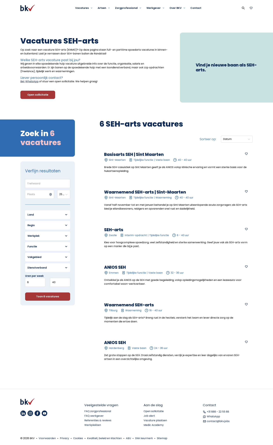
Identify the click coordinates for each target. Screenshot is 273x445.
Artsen (102, 8)
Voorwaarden (47, 438)
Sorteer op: (208, 139)
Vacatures (82, 8)
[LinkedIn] (23, 413)
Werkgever (153, 8)
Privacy (64, 438)
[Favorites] (251, 7)
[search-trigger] (243, 7)
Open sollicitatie (154, 411)
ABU (128, 438)
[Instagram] (30, 413)
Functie (32, 246)
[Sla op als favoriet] (246, 153)
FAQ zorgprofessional (97, 411)
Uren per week (34, 276)
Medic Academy (154, 425)
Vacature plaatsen (155, 420)
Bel (22, 81)
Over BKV (176, 8)
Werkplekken (92, 425)
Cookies (78, 438)
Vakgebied (34, 257)
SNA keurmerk (144, 438)
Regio (31, 225)
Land (30, 214)
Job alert (149, 416)
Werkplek (33, 236)
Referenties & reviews (97, 420)
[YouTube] (44, 413)
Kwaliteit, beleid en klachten (104, 438)
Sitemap (162, 438)
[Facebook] (37, 413)
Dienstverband (37, 268)
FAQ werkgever (94, 416)
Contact (195, 8)
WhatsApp (32, 81)
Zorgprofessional (126, 8)
